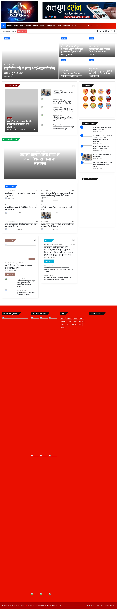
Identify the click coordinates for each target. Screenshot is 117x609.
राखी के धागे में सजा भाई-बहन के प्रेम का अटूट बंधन (19, 266)
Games (75, 321)
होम (3, 26)
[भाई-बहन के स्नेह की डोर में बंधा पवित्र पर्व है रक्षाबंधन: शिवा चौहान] (101, 68)
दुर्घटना (56, 85)
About (62, 318)
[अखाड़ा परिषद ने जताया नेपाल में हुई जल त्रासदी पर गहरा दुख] (42, 125)
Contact (112, 605)
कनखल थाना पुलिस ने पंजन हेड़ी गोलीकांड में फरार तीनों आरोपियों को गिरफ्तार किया (59, 278)
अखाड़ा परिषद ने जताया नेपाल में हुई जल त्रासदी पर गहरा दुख (63, 128)
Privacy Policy (104, 605)
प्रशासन (35, 26)
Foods (69, 321)
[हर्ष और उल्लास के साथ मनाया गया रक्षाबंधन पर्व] (73, 68)
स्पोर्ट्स (59, 26)
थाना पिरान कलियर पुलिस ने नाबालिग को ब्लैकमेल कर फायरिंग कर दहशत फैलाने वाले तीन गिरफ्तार (58, 269)
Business (68, 318)
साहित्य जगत (67, 26)
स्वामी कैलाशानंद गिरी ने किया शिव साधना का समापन (99, 52)
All (22, 85)
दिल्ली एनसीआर (50, 85)
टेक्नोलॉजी (28, 26)
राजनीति (42, 26)
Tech (67, 324)
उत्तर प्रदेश (7, 38)
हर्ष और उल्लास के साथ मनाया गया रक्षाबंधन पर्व (71, 74)
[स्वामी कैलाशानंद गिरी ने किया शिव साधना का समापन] (101, 46)
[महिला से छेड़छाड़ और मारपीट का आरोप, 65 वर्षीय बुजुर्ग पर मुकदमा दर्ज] (42, 115)
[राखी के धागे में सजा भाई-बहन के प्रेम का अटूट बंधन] (30, 57)
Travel (80, 324)
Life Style (81, 321)
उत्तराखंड (9, 26)
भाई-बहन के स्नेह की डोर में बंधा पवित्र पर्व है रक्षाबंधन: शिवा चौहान (100, 73)
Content (63, 321)
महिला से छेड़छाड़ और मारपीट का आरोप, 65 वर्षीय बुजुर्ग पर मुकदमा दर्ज (63, 119)
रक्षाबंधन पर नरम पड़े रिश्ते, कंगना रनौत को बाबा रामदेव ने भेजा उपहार (63, 110)
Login (74, 26)
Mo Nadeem (11, 130)
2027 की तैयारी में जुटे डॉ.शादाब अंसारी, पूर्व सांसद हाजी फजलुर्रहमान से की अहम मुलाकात (72, 50)
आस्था (21, 26)
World (62, 327)
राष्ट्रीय (16, 26)
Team (62, 324)
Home (98, 605)
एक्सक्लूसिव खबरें (51, 26)
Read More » (10, 274)
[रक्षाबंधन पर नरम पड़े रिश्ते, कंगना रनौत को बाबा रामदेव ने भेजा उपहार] (42, 107)
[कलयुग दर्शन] (19, 11)
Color (81, 318)
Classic (75, 318)
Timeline (73, 324)
